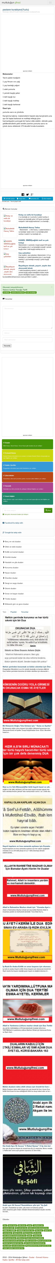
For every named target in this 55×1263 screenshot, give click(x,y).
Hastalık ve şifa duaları (13, 562)
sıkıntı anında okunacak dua (38, 1228)
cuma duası (7, 1233)
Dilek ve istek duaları (13, 547)
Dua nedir (6, 1245)
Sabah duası (17, 1233)
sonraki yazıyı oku (10, 199)
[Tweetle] (27, 194)
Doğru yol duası (30, 1240)
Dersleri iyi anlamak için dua (12, 1243)
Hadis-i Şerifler (10, 465)
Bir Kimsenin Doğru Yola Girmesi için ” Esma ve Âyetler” (27, 726)
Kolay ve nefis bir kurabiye (30, 215)
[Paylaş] (23, 194)
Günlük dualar (10, 557)
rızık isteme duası (18, 1245)
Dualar (7, 443)
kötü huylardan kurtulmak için (34, 1243)
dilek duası (22, 1225)
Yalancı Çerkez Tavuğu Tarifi (15, 290)
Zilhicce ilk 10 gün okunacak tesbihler (30, 1238)
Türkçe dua (37, 1235)
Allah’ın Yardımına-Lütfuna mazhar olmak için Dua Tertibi (27, 1026)
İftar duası (38, 1230)
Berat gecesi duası (44, 1240)
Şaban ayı (47, 1230)
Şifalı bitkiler (9, 475)
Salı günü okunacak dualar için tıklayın (16, 514)
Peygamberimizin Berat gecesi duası (38, 1245)
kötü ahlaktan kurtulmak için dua (14, 1235)
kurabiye (6, 292)
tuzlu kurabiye (31, 292)
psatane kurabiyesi (17, 292)
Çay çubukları (25, 253)
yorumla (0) (34, 199)
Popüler (13, 612)
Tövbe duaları (10, 599)
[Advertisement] (27, 42)
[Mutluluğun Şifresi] (11, 2)
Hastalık (8, 486)
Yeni (4, 612)
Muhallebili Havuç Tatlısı (29, 227)
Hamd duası (28, 1233)
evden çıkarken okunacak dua (13, 1248)
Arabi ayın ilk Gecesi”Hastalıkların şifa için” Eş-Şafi (25, 1205)
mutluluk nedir (8, 1228)
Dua (4, 1225)
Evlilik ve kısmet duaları (14, 552)
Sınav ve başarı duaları (14, 594)
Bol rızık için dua (21, 1228)
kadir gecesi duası (9, 1238)
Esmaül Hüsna (10, 453)
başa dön (21, 199)
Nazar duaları (10, 573)
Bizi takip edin (24, 1260)
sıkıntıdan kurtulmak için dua (13, 1240)
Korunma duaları (11, 568)
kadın (29, 1235)
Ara (49, 510)
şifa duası (37, 1233)
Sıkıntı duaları (10, 588)
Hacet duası (12, 1225)
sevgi (29, 1225)
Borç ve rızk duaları (12, 542)
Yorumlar (24, 612)
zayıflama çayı (38, 1225)
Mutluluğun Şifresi (8, 12)
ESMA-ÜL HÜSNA (9, 1230)
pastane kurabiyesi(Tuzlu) (32, 12)
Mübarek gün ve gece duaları (16, 604)
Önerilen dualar (11, 578)
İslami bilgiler (10, 496)
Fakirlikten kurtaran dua (25, 1230)
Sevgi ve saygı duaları (13, 583)
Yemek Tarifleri (19, 12)
